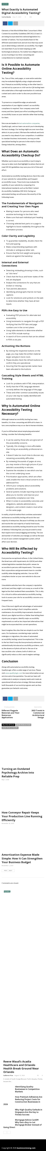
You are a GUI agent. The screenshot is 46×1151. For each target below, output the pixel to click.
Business (7, 891)
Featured (5, 4)
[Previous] (5, 1132)
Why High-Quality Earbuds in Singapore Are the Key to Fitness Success (28, 1112)
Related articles (8, 725)
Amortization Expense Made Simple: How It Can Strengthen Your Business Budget (22, 858)
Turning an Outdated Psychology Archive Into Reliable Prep (18, 772)
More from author (23, 725)
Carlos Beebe (6, 17)
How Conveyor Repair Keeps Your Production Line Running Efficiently (22, 816)
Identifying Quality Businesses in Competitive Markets (27, 1089)
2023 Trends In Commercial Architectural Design (37, 714)
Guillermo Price (8, 1075)
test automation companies (29, 123)
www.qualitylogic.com (13, 673)
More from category (10, 728)
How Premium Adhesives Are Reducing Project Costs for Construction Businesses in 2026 (22, 1101)
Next (10, 870)
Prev (5, 870)
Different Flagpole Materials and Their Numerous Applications (10, 714)
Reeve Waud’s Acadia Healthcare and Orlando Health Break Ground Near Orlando (21, 1067)
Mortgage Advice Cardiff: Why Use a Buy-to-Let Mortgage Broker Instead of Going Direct (22, 1124)
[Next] (8, 1132)
